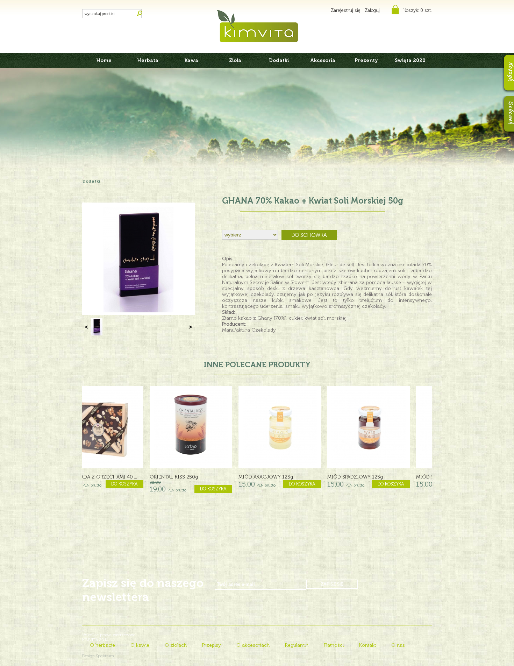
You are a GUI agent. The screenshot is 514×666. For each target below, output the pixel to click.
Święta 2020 (410, 60)
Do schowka (309, 235)
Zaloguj (372, 10)
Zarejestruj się (345, 10)
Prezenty (366, 60)
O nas (398, 645)
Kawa (191, 60)
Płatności (334, 645)
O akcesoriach (253, 645)
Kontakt (367, 645)
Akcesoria (322, 60)
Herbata (147, 60)
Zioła (235, 60)
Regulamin (296, 645)
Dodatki (279, 60)
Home (104, 60)
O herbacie (102, 645)
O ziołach (176, 645)
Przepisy (211, 645)
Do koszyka (146, 484)
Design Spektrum (98, 655)
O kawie (139, 645)
